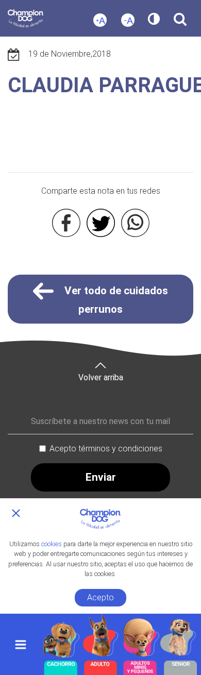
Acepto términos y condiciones (105, 448)
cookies (51, 544)
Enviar (101, 477)
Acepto (100, 597)
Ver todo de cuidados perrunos (115, 300)
